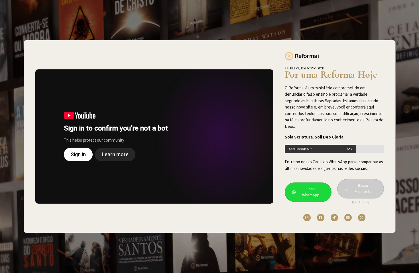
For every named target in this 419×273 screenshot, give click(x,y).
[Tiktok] (334, 217)
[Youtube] (348, 217)
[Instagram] (307, 217)
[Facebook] (320, 217)
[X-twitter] (361, 217)
